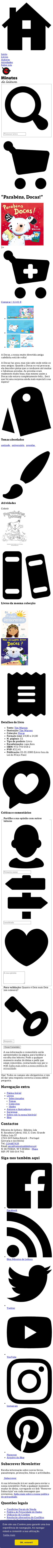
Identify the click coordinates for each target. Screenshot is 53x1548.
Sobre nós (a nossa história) (21, 1114)
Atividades (7, 62)
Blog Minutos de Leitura (20, 1259)
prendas (30, 445)
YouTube (11, 1357)
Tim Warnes (21, 728)
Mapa (35, 1149)
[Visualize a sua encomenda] (26, 190)
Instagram (12, 1406)
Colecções (14, 1104)
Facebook (12, 1210)
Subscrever (10, 1478)
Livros (4, 57)
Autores (5, 59)
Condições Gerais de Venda (21, 1509)
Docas (21, 733)
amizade (6, 445)
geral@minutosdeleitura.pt (22, 1146)
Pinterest (12, 1455)
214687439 (12, 1143)
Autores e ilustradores (19, 1109)
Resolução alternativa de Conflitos (25, 1517)
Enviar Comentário (12, 1047)
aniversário (18, 445)
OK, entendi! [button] (26, 1542)
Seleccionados (16, 1098)
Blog (9, 1117)
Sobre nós (6, 65)
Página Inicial (14, 1093)
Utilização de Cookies (18, 1515)
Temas (12, 1101)
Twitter (11, 1308)
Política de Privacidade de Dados (24, 1512)
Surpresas (12, 1112)
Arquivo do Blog (15, 1457)
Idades (12, 1106)
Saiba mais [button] (9, 1535)
